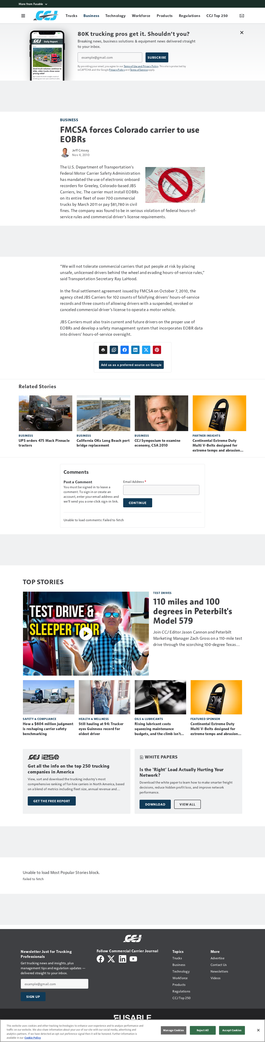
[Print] (103, 350)
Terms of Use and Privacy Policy (141, 66)
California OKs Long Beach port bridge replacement (103, 443)
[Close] (258, 1030)
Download (155, 804)
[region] (132, 1030)
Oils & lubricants (149, 719)
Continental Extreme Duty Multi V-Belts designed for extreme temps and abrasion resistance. (216, 445)
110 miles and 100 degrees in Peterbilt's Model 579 (192, 611)
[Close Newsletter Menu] (241, 32)
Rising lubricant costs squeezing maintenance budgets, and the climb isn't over (158, 729)
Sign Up (33, 997)
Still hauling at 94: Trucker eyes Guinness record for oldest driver (101, 729)
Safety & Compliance (40, 719)
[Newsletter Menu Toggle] (241, 15)
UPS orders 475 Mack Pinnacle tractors (44, 443)
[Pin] (157, 350)
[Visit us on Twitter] (111, 958)
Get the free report (51, 801)
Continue (138, 503)
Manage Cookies (173, 1030)
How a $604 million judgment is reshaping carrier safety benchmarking (48, 729)
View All (187, 804)
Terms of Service (139, 69)
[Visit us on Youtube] (133, 958)
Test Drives (162, 593)
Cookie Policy (32, 1037)
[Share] (124, 350)
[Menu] (23, 15)
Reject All (203, 1030)
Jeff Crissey (80, 150)
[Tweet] (146, 350)
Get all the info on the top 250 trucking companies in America (68, 769)
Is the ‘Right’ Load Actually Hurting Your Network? (182, 772)
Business (69, 119)
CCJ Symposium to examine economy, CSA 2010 (157, 443)
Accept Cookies (231, 1030)
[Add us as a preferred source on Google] (114, 350)
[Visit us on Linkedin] (122, 958)
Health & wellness (94, 719)
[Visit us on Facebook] (100, 958)
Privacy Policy (117, 69)
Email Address (134, 481)
